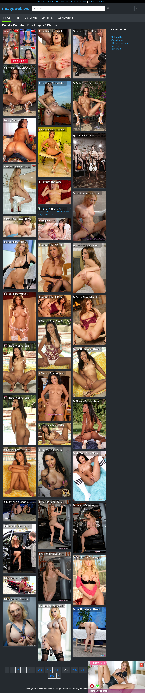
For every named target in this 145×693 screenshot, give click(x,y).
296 (57, 670)
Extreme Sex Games (98, 1)
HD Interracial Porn (119, 43)
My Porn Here (117, 37)
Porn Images (117, 48)
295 (48, 670)
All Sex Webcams (46, 1)
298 (74, 670)
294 (40, 670)
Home (6, 17)
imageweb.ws (15, 8)
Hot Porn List (62, 1)
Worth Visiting (65, 17)
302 (52, 675)
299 (83, 670)
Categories (47, 17)
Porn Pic (115, 46)
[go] (108, 8)
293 (31, 670)
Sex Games (31, 17)
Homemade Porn (78, 1)
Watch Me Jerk (117, 40)
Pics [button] (17, 17)
